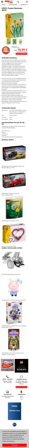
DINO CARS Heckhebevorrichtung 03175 (11, 274)
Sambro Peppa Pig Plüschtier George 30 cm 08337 (14, 300)
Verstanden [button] (14, 445)
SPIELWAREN (13, 4)
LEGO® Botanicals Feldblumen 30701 (10, 220)
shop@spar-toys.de (21, 379)
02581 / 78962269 (7, 379)
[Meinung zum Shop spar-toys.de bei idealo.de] (14, 419)
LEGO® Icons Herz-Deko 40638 (9, 246)
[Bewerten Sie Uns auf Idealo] (14, 422)
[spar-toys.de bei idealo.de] (15, 426)
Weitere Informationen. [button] (8, 441)
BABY (3, 4)
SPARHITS (24, 4)
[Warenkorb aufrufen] (27, 2)
